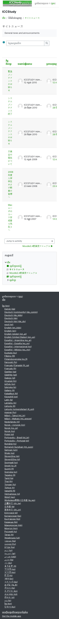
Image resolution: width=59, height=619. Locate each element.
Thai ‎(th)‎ (8, 481)
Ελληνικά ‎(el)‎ (11, 513)
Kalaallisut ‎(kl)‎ (11, 393)
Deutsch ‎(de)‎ (10, 318)
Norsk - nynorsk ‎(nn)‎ (14, 425)
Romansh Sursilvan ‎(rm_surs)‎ (18, 447)
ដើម (3, 18)
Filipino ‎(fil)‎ (9, 356)
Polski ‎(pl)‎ (9, 434)
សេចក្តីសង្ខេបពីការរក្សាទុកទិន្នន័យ (15, 612)
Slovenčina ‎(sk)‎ (11, 456)
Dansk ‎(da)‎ (9, 309)
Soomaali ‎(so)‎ (11, 462)
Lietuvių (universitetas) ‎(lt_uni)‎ (19, 409)
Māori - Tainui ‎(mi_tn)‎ (14, 415)
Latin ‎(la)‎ (8, 400)
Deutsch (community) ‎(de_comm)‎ (21, 312)
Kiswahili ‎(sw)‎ (11, 396)
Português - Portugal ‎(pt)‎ (16, 440)
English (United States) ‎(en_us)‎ (19, 337)
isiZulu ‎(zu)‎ (9, 384)
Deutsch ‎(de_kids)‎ (13, 315)
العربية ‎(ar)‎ (9, 553)
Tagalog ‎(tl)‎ (9, 475)
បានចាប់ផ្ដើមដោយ (25, 64)
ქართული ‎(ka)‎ (10, 541)
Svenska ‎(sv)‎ (10, 472)
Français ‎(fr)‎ (10, 368)
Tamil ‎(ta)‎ (8, 478)
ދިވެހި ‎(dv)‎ (8, 563)
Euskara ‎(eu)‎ (10, 353)
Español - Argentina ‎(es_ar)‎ (17, 340)
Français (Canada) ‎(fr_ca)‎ (16, 365)
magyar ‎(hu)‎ (10, 412)
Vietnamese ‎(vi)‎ (12, 494)
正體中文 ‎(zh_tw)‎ (12, 503)
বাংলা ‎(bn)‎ (8, 578)
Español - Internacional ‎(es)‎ (18, 346)
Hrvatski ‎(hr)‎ (10, 381)
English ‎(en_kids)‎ (12, 327)
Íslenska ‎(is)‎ (10, 387)
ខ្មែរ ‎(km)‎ (6, 306)
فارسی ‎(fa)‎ (8, 560)
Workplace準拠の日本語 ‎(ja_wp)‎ (19, 500)
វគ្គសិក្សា (12, 280)
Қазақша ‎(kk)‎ (11, 522)
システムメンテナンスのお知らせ (10, 133)
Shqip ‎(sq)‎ (9, 453)
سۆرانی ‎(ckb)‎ (10, 556)
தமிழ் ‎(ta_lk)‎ (10, 585)
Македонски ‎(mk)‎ (13, 525)
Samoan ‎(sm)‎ (10, 450)
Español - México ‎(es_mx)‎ (17, 349)
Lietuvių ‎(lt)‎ (9, 406)
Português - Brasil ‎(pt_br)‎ (16, 437)
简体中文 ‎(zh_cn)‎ (12, 509)
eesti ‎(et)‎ (8, 324)
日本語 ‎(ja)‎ (9, 506)
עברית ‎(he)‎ (9, 547)
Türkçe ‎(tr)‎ (9, 487)
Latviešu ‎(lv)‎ (10, 403)
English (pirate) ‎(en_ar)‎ (15, 334)
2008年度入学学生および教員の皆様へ (10, 184)
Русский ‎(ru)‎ (10, 531)
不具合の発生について (10, 157)
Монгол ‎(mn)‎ (11, 528)
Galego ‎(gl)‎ (9, 378)
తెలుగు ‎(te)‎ (9, 588)
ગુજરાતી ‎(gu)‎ (11, 582)
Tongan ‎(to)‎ (10, 484)
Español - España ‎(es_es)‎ (17, 343)
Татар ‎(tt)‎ (9, 534)
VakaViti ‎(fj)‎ (9, 491)
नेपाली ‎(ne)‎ (9, 569)
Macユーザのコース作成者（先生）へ (10, 217)
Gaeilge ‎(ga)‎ (10, 371)
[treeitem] (29, 271)
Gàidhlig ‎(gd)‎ (10, 375)
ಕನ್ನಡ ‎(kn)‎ (10, 591)
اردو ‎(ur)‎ (8, 550)
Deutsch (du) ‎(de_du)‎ (15, 321)
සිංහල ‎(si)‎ (9, 597)
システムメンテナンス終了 (10, 106)
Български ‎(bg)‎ (12, 519)
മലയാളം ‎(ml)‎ (10, 594)
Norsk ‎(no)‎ (9, 431)
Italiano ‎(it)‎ (9, 390)
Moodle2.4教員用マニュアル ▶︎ (37, 246)
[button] (3, 43)
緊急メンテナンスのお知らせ (10, 81)
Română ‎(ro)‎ (10, 444)
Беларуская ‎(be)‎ (12, 516)
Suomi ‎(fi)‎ (9, 469)
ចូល (53, 3)
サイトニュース (32, 18)
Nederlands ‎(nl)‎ (12, 422)
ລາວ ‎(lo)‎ (7, 600)
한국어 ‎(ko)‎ (9, 607)
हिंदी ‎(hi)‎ (8, 575)
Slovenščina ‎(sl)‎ (12, 459)
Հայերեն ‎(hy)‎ (10, 544)
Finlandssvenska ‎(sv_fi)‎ (15, 359)
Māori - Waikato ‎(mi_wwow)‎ (18, 418)
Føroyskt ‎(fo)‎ (10, 362)
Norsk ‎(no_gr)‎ (11, 428)
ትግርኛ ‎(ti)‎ (10, 566)
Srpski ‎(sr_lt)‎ (10, 465)
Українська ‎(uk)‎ (12, 538)
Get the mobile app (11, 616)
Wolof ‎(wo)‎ (9, 497)
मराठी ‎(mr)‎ (9, 572)
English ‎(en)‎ (10, 331)
